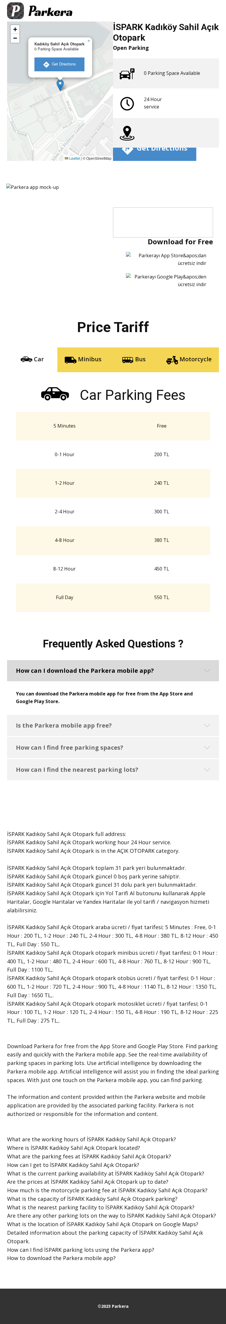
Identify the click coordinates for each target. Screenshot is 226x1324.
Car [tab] (38, 359)
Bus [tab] (140, 359)
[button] (60, 85)
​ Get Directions (62, 64)
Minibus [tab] (89, 359)
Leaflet (74, 158)
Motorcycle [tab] (195, 359)
